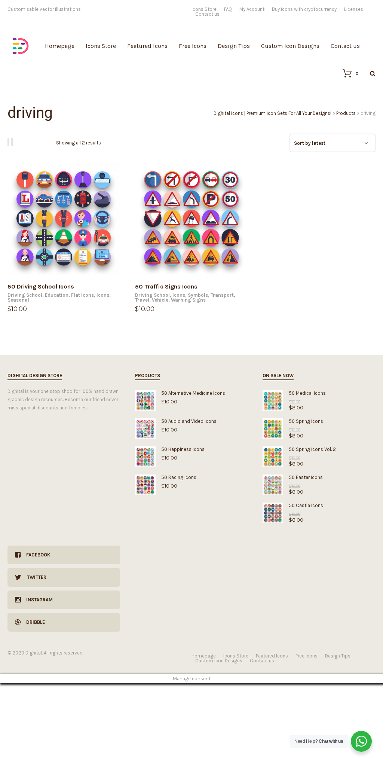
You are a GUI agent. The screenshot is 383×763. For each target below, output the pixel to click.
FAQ (228, 9)
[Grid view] (9, 142)
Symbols (198, 295)
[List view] (13, 142)
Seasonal (18, 300)
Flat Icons (82, 295)
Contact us (207, 14)
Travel (142, 300)
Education (56, 295)
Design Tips (234, 45)
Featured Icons (147, 45)
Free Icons (192, 45)
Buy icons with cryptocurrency (304, 9)
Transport (222, 295)
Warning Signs (188, 300)
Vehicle (160, 300)
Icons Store (204, 9)
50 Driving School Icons (40, 286)
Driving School (24, 295)
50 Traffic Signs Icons (166, 286)
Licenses (353, 9)
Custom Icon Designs (290, 45)
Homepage (59, 45)
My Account (251, 9)
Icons (102, 295)
